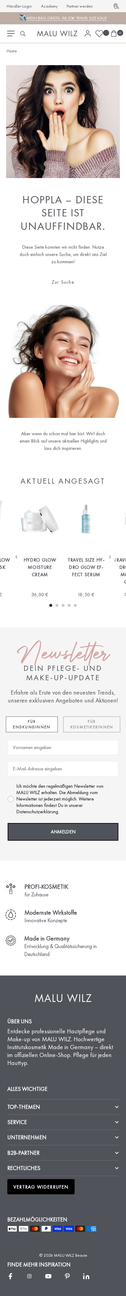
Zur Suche (63, 282)
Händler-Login (19, 6)
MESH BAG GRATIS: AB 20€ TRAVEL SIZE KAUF (67, 18)
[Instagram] (29, 1276)
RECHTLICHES (23, 1168)
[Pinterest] (67, 1276)
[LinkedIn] (86, 1276)
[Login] (87, 33)
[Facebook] (10, 1276)
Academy (49, 6)
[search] (23, 34)
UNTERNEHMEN (26, 1137)
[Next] (109, 557)
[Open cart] (113, 33)
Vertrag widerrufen (41, 1187)
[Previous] (16, 557)
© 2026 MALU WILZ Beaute (63, 1255)
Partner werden (80, 6)
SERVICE (17, 1122)
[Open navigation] (11, 33)
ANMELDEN (63, 831)
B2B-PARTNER (23, 1152)
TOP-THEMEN (23, 1106)
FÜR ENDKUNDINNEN (31, 724)
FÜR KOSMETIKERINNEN (91, 724)
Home (12, 51)
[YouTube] (48, 1276)
